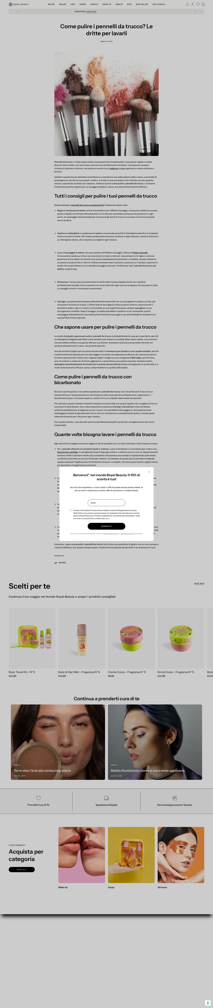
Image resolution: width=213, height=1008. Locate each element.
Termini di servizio (127, 534)
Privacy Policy (96, 510)
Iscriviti (106, 526)
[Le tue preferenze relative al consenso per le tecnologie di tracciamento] (208, 1003)
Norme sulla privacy (111, 534)
